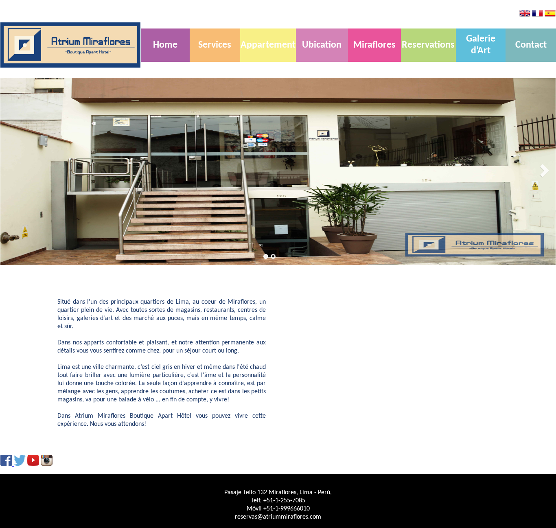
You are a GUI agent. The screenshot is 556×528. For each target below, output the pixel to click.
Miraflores (374, 45)
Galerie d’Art (480, 45)
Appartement (268, 45)
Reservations (428, 45)
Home (165, 45)
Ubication (321, 45)
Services (214, 45)
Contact (531, 45)
